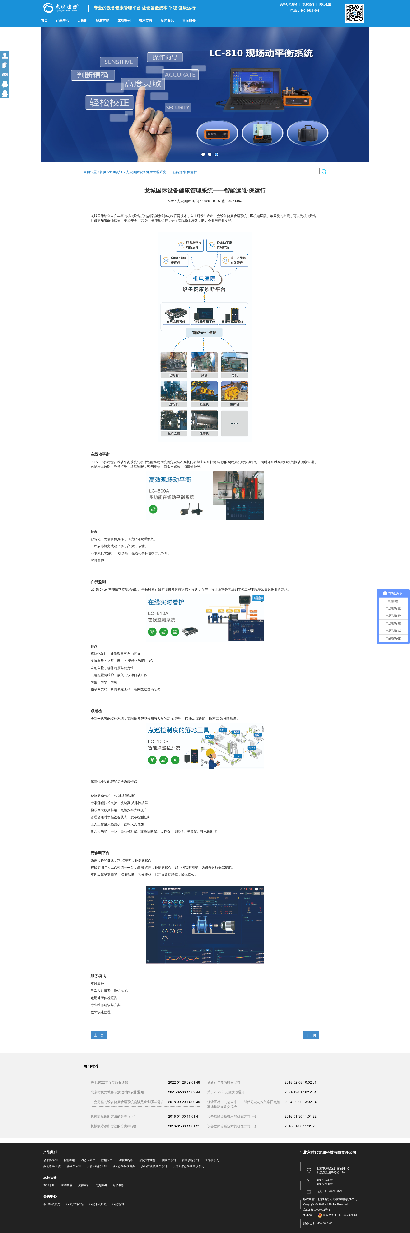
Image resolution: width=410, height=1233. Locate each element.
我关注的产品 (75, 1204)
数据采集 (106, 1160)
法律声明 (83, 1185)
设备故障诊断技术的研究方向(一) (231, 1116)
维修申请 (66, 1185)
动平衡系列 (50, 1160)
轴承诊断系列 (190, 1160)
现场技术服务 (147, 1160)
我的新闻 (118, 1204)
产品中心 (62, 20)
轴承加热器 (125, 1160)
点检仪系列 (73, 1166)
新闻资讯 (167, 20)
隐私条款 (118, 1185)
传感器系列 (212, 1160)
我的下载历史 (98, 1204)
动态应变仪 (88, 1160)
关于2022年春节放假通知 (109, 1082)
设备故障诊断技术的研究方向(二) (231, 1126)
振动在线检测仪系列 (154, 1166)
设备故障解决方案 (123, 1166)
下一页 (311, 1035)
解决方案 (102, 20)
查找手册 (49, 1185)
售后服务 (189, 20)
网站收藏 (325, 4)
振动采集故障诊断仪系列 (188, 1166)
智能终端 (69, 1160)
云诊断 (83, 20)
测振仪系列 (169, 1160)
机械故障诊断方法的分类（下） (114, 1116)
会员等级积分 (52, 1204)
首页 (44, 20)
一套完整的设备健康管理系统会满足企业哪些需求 (127, 1101)
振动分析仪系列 (97, 1166)
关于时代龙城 (288, 4)
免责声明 (101, 1185)
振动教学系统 (52, 1166)
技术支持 (145, 20)
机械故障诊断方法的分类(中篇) (113, 1126)
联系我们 (308, 4)
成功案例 (124, 20)
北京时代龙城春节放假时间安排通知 (117, 1092)
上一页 (99, 1035)
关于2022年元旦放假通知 (226, 1092)
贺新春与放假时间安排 (223, 1082)
